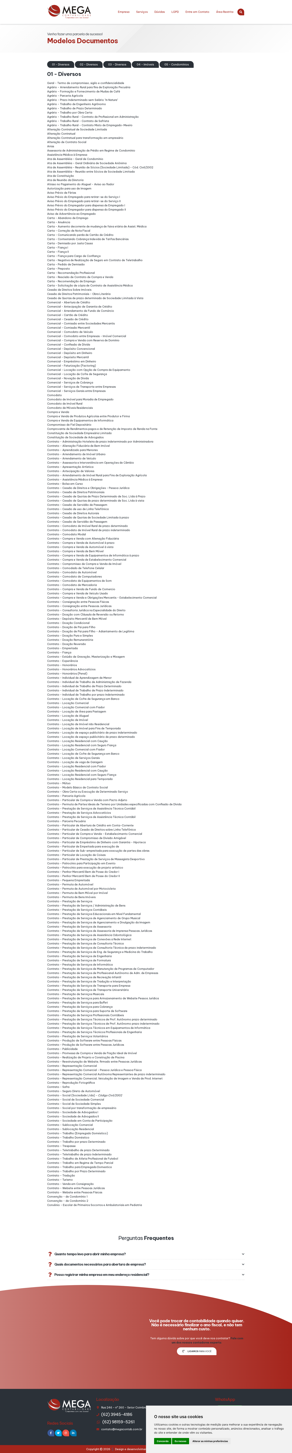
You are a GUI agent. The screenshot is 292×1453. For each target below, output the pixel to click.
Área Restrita (224, 11)
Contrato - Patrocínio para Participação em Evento (81, 863)
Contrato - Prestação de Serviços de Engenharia (79, 956)
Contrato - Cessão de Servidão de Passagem (77, 504)
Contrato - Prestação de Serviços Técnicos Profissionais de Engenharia (94, 1032)
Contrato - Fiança (59, 652)
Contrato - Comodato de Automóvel (72, 572)
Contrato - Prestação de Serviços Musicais (75, 994)
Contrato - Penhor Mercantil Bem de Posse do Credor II (83, 876)
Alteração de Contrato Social (66, 142)
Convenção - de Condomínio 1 (67, 1196)
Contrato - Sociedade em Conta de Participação (80, 1120)
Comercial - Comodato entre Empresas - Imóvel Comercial (86, 336)
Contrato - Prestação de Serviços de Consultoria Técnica (85, 943)
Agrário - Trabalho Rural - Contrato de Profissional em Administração (93, 116)
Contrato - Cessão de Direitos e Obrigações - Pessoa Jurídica (88, 488)
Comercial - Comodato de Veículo (70, 332)
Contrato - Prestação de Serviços (69, 901)
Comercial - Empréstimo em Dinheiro (71, 361)
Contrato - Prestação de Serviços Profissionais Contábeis (85, 1015)
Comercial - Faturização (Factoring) (71, 365)
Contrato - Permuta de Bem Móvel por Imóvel (77, 893)
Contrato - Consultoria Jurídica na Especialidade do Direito (86, 610)
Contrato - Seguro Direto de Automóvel (73, 1091)
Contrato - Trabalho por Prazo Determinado (76, 1171)
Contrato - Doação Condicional (68, 623)
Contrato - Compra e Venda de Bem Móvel (75, 551)
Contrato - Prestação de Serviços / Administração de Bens (86, 905)
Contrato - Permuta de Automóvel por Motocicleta (81, 888)
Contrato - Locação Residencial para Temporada (80, 779)
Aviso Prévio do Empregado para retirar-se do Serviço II (84, 201)
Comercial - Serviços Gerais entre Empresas (76, 391)
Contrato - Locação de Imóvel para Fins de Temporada (84, 728)
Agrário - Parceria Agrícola (65, 95)
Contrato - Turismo (60, 1179)
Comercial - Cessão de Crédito (68, 319)
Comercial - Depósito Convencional (71, 348)
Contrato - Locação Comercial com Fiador (76, 707)
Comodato (54, 395)
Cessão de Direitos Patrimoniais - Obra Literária (79, 294)
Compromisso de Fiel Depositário (69, 424)
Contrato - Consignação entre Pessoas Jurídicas (79, 606)
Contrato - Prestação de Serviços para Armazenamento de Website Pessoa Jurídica (103, 998)
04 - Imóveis (145, 64)
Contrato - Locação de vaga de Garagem (75, 762)
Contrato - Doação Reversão (66, 644)
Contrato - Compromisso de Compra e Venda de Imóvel (84, 564)
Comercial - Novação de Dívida (68, 378)
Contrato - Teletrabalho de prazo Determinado (78, 1150)
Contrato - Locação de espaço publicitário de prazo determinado (91, 736)
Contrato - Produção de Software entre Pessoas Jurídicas (85, 1044)
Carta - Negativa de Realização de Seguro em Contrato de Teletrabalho (95, 260)
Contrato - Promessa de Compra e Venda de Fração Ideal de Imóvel (92, 1053)
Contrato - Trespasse (61, 1146)
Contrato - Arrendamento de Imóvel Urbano (76, 454)
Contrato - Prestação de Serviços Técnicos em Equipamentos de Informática (98, 1028)
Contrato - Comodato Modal (66, 534)
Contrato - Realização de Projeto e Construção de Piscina (85, 1057)
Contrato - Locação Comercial (68, 703)
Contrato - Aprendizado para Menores (72, 450)
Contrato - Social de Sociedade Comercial (75, 1099)
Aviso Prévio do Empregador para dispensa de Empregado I (86, 205)
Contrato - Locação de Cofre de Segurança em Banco (83, 699)
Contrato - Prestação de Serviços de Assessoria (79, 926)
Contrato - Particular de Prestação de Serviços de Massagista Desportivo (96, 859)
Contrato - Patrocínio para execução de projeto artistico (85, 867)
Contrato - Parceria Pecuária (66, 821)
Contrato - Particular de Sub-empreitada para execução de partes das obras (98, 850)
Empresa (123, 11)
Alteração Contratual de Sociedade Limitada (77, 129)
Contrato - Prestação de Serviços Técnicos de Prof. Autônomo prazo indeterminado (103, 1023)
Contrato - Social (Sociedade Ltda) (71, 1095)
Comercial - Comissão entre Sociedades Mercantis (81, 323)
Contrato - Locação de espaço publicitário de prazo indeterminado (92, 732)
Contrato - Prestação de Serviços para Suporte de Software (87, 1011)
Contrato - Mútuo (59, 783)
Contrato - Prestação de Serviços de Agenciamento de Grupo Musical (93, 918)
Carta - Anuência (58, 222)
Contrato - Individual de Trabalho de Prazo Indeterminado (85, 690)
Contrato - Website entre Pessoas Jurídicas (76, 1188)
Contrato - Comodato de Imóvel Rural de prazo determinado (87, 526)
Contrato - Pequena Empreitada (68, 880)
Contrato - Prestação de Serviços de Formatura (79, 960)
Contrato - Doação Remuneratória (70, 639)
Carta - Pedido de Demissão (66, 264)
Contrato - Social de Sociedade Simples (74, 1103)
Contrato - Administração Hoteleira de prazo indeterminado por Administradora (100, 441)
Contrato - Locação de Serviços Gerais (73, 758)
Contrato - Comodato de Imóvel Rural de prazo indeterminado (88, 530)
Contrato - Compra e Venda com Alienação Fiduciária (83, 538)
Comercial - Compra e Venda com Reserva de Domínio (83, 340)
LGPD (175, 11)
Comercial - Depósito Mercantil (68, 357)
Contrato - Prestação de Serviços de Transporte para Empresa (88, 985)
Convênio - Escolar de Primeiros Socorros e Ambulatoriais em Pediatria (94, 1205)
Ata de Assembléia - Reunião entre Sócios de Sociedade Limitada (91, 171)
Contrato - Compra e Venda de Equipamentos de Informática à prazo (93, 555)
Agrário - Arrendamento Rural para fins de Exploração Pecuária (88, 87)
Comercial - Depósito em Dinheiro (69, 353)
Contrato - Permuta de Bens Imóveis (71, 897)
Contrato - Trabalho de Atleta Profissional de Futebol (82, 1158)
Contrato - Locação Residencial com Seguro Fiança (81, 745)
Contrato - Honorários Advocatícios (71, 669)
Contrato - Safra (58, 1087)
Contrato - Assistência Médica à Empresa (74, 479)
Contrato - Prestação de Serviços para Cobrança (80, 1006)
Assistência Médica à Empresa (67, 154)
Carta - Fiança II (58, 251)
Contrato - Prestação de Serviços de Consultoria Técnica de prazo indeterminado (101, 947)
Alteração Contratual (61, 133)
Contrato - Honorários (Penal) (67, 673)
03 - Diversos (117, 64)
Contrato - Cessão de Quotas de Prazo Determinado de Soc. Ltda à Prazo (96, 496)
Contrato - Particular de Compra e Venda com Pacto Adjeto (87, 800)
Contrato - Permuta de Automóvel (70, 884)
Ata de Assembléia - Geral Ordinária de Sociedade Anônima (87, 163)
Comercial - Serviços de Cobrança (70, 382)
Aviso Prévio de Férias (61, 192)
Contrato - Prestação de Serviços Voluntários (77, 1036)
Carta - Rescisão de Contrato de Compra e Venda (80, 277)
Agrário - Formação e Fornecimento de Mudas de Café (83, 91)
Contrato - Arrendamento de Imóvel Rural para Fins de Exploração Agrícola (97, 475)
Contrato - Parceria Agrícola (66, 796)
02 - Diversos (89, 64)
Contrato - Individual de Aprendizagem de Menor (79, 677)
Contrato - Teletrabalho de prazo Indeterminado (79, 1154)
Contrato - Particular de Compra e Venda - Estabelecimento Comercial (94, 833)
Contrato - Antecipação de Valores (70, 471)
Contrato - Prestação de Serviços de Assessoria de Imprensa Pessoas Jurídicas (99, 931)
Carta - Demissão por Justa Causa (70, 243)
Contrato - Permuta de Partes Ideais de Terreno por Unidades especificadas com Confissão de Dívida (114, 804)
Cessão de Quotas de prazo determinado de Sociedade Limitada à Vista (95, 298)
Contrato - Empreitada (62, 648)
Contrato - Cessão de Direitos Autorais (73, 513)
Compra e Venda (58, 412)
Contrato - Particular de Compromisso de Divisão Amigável (86, 838)
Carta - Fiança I (57, 247)
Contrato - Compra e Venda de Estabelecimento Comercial (86, 559)
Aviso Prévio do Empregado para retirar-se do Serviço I (83, 197)
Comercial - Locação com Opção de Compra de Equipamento (88, 370)
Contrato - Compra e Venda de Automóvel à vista (80, 547)
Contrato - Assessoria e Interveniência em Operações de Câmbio (90, 462)
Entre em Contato (197, 11)
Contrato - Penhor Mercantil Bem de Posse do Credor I (83, 871)
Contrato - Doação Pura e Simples (70, 635)
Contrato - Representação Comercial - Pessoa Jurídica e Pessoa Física (94, 1070)
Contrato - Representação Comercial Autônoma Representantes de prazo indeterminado (106, 1074)
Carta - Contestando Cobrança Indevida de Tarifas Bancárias (88, 239)
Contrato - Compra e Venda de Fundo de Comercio (81, 589)
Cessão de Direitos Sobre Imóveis (69, 289)
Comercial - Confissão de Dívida (68, 344)
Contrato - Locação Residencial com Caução (77, 741)
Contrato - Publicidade (62, 1049)
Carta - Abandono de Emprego (67, 218)
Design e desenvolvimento (132, 1449)
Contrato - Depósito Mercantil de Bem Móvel (77, 618)
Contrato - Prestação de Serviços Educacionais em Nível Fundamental (94, 914)
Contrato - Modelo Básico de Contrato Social (77, 787)
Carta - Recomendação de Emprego (71, 281)
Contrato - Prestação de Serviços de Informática (80, 964)
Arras (50, 146)
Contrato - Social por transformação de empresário (81, 1108)
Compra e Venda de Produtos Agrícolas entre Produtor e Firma (88, 416)
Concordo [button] (163, 1441)
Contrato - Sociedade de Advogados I (72, 1112)
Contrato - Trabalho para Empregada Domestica (79, 1167)
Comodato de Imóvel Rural (64, 403)
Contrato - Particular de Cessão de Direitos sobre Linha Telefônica (91, 829)
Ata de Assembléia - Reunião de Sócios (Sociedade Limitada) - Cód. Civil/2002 (100, 167)
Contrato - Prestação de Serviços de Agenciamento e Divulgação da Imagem (98, 922)
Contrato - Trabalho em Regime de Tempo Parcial (80, 1162)
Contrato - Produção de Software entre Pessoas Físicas (84, 1040)
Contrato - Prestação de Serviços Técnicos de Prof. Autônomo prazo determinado (102, 1019)
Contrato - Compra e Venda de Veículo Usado (77, 593)
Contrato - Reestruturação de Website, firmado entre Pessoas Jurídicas (94, 1061)
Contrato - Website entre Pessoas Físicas (74, 1192)
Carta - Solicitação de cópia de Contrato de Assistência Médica (90, 285)
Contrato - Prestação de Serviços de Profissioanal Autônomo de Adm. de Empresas (102, 973)
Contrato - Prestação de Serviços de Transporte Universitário (88, 990)
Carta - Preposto (58, 268)
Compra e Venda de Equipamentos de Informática (80, 420)
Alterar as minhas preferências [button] (210, 1441)
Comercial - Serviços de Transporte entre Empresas (81, 386)
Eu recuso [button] (180, 1441)
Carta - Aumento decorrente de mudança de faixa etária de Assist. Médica (97, 226)
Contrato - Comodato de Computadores (74, 576)
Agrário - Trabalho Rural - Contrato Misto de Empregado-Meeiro (89, 125)
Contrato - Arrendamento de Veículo (71, 458)
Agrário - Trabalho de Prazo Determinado (74, 108)
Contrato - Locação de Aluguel (68, 715)
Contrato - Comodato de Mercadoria (72, 585)
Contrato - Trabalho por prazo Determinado (76, 1141)
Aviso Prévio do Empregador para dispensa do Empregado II (86, 209)
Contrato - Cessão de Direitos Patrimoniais (75, 492)
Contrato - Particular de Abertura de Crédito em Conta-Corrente (90, 825)
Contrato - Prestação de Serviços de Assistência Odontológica (89, 935)
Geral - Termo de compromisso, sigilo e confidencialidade (85, 83)
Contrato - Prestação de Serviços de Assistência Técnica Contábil (91, 808)
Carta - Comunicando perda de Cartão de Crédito (80, 235)
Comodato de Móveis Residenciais (70, 407)
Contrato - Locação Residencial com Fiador (76, 766)
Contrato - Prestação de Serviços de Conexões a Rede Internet (89, 939)
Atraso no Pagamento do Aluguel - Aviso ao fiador (80, 184)
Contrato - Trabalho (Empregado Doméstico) (77, 1133)
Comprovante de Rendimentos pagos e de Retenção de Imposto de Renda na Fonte (102, 429)
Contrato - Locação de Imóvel (67, 720)
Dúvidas (159, 11)
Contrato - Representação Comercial (72, 1065)
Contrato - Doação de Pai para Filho (71, 627)
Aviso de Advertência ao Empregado (71, 213)
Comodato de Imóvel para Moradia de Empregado (80, 399)
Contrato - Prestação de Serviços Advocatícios (79, 812)
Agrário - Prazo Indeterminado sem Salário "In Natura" (82, 100)
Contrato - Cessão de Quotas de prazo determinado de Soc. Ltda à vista (95, 500)
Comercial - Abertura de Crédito (68, 302)
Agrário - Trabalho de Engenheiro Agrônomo (76, 104)
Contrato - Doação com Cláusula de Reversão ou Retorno (85, 614)
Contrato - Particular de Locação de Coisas (76, 855)
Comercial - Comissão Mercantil (68, 327)
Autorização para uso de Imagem (69, 188)
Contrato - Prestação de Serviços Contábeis (77, 909)
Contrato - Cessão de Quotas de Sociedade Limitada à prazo (88, 517)
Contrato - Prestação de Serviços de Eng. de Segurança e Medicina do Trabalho (100, 952)
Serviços (142, 11)
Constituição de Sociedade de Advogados (75, 437)
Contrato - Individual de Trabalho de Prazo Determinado (84, 686)
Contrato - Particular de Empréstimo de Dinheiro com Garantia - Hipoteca (96, 842)
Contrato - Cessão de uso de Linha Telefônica (78, 509)
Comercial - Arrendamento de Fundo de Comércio (80, 310)
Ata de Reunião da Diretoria (65, 180)
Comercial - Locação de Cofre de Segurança (77, 374)
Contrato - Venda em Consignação (70, 1184)
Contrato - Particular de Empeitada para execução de (83, 846)
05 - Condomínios (176, 64)
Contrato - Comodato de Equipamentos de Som (79, 580)
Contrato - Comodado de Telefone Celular (75, 568)
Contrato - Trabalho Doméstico (68, 1137)
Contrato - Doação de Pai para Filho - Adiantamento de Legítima (90, 631)
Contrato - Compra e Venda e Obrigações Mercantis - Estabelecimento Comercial (102, 597)
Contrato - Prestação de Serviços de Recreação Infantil (84, 977)
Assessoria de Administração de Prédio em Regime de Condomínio (91, 150)
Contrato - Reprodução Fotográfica (71, 1082)
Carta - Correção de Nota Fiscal (68, 230)
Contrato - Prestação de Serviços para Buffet (77, 1002)
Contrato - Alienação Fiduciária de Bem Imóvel (78, 445)
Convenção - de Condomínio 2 (67, 1200)
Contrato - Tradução (61, 1175)
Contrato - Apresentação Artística (70, 467)
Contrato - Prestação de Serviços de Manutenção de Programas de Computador (100, 968)
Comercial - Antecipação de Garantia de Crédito (79, 306)
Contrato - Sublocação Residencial (70, 1129)
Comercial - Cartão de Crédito (67, 315)
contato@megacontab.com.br (121, 1429)
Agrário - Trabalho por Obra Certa (69, 112)
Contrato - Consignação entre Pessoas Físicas (78, 602)
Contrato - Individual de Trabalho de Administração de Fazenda (89, 682)
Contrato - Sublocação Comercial (70, 1125)
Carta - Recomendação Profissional (71, 273)
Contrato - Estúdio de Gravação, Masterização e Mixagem (86, 656)
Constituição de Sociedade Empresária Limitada (79, 433)
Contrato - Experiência (62, 661)
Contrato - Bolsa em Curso (65, 483)
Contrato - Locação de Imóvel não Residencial (78, 724)
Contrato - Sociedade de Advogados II (73, 1116)
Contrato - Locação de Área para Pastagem (76, 711)
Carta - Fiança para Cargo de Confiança (74, 256)
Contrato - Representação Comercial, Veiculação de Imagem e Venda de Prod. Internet (105, 1078)
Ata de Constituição (60, 175)
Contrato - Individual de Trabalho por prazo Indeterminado (86, 694)
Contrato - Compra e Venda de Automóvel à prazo (81, 542)
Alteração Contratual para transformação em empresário (85, 138)
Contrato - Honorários (62, 665)
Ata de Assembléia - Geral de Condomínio (75, 159)
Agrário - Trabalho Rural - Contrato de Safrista (78, 121)
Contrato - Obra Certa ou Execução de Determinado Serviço (87, 791)
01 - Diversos (60, 64)
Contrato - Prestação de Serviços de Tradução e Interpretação (89, 981)
